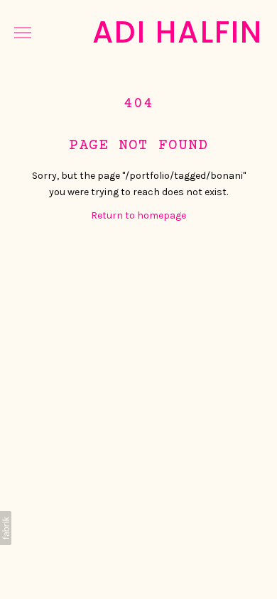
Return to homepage (138, 215)
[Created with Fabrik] (5, 528)
